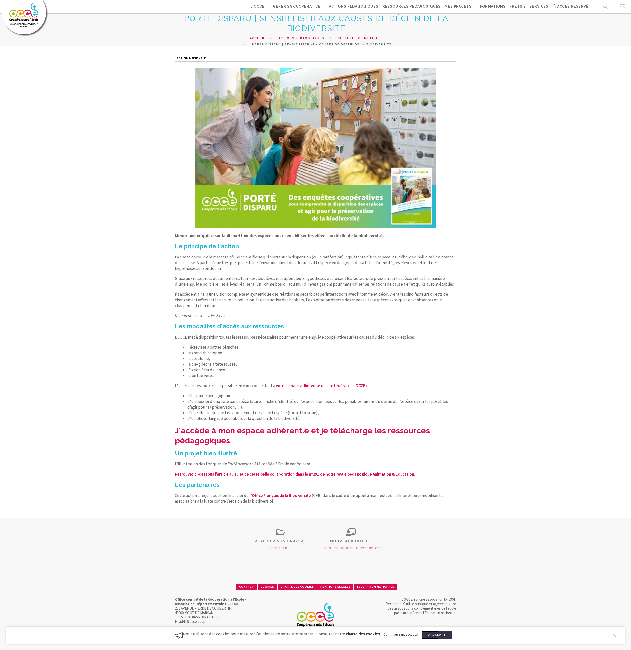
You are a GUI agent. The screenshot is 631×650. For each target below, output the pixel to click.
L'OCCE (257, 6)
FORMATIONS (493, 6)
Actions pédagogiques (301, 38)
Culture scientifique (359, 38)
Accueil (257, 38)
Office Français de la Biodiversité (281, 495)
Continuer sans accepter (401, 635)
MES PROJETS (458, 6)
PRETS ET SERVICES (528, 6)
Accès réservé (572, 6)
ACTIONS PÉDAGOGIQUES (353, 6)
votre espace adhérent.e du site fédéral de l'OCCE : (321, 385)
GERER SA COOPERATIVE (296, 6)
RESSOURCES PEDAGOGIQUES (411, 6)
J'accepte (437, 634)
